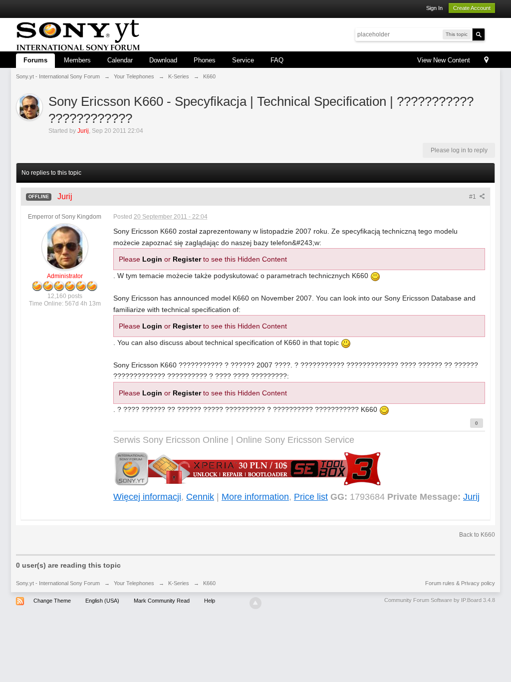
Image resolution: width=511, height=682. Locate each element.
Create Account (472, 8)
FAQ (276, 60)
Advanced (491, 34)
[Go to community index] (78, 33)
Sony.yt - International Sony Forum (58, 583)
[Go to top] (255, 603)
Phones (205, 60)
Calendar (120, 60)
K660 (209, 583)
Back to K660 (477, 534)
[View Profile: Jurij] (64, 246)
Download (163, 60)
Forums (35, 60)
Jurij (471, 497)
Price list (311, 497)
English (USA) (102, 601)
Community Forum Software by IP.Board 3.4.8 (439, 600)
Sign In (434, 8)
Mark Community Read (162, 601)
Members (77, 60)
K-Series (178, 583)
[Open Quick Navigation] (486, 60)
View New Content (443, 60)
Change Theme (52, 601)
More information (255, 497)
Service (243, 60)
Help (209, 601)
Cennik (200, 497)
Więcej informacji (147, 497)
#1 (473, 196)
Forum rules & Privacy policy (460, 583)
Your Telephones (134, 583)
